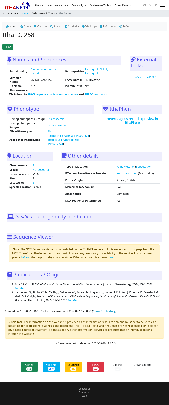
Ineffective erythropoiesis (63, 140)
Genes (27, 26)
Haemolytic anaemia (60, 136)
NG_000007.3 (41, 170)
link (111, 257)
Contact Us (84, 388)
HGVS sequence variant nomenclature (53, 94)
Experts (117, 366)
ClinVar (151, 77)
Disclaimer (84, 392)
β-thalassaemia (56, 125)
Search (57, 26)
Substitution (144, 166)
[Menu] (162, 5)
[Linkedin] (156, 5)
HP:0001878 (81, 136)
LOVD (137, 77)
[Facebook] (144, 5)
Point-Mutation (125, 166)
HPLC (95, 366)
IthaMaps (91, 26)
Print (8, 47)
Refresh (26, 257)
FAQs (125, 26)
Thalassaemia (55, 119)
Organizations (142, 366)
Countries (73, 366)
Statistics (73, 26)
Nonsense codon (126, 173)
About (38, 5)
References (109, 26)
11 (34, 165)
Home (13, 26)
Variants (42, 26)
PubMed (20, 288)
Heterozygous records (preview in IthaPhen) (132, 120)
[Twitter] (150, 5)
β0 (49, 131)
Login (85, 395)
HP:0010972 (55, 143)
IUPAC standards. (96, 94)
